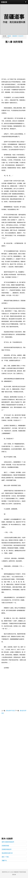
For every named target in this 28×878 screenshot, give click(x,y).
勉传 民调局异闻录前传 (8, 842)
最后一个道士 (5, 857)
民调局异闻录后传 (6, 849)
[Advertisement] (14, 62)
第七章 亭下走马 (10, 710)
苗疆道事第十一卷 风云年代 (17, 36)
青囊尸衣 (4, 860)
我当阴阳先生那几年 (7, 853)
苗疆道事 (4, 2)
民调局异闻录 (5, 845)
